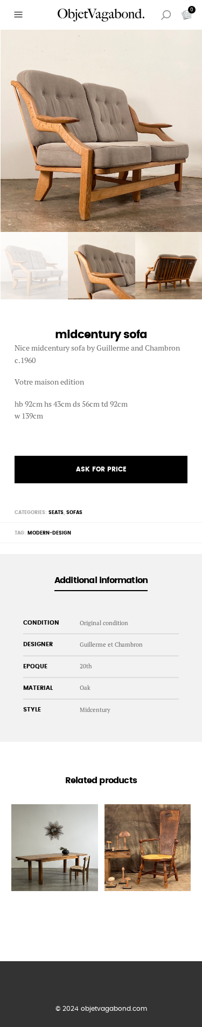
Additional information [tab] (101, 580)
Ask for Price (101, 469)
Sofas (74, 512)
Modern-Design (49, 533)
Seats (56, 512)
